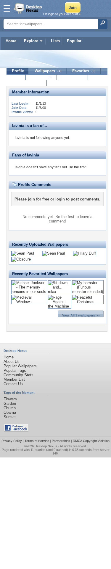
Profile (18, 71)
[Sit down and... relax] (60, 291)
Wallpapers (48, 71)
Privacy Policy (11, 441)
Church (10, 408)
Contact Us (13, 384)
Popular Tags (15, 370)
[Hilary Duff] (84, 253)
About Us (12, 361)
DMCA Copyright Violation (91, 441)
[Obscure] (21, 259)
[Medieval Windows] (29, 302)
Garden (10, 403)
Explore (31, 41)
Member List (14, 379)
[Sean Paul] (22, 253)
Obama (10, 412)
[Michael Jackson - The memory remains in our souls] (29, 291)
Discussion (72, 77)
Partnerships (61, 441)
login (60, 199)
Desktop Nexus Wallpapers (28, 8)
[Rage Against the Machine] (60, 306)
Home (11, 41)
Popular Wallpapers (20, 366)
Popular (74, 41)
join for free (38, 199)
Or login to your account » (62, 14)
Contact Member (27, 83)
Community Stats (18, 375)
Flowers (10, 399)
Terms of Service (37, 441)
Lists (55, 41)
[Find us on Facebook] (16, 430)
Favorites (84, 71)
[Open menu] (6, 8)
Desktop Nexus (46, 446)
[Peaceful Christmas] (88, 302)
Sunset (10, 417)
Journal (41, 77)
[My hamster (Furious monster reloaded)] (88, 291)
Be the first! (77, 167)
